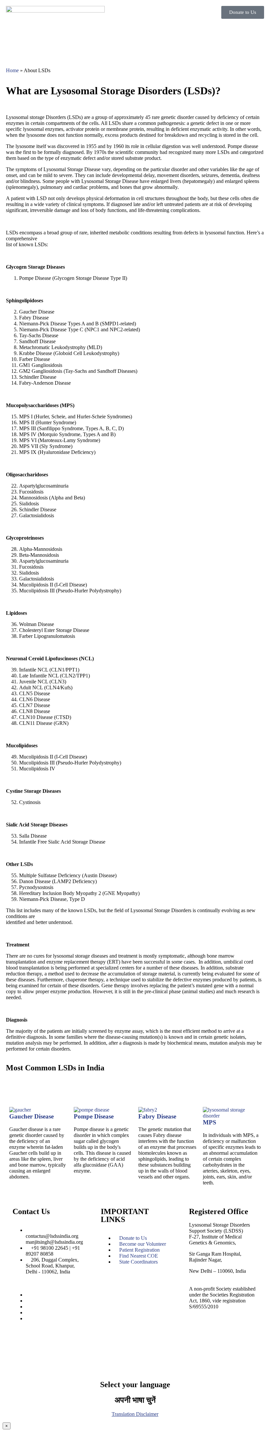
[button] (201, 31)
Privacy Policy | (29, 1355)
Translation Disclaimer (135, 1414)
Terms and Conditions (69, 1355)
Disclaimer (107, 1355)
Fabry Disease (157, 1116)
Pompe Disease (94, 1116)
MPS (209, 1122)
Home (12, 70)
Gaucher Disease (31, 1116)
